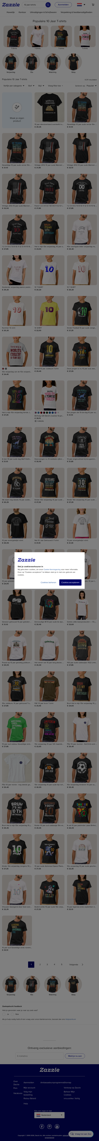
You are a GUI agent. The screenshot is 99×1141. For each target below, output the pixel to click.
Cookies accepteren (70, 582)
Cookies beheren (48, 582)
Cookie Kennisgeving (52, 569)
